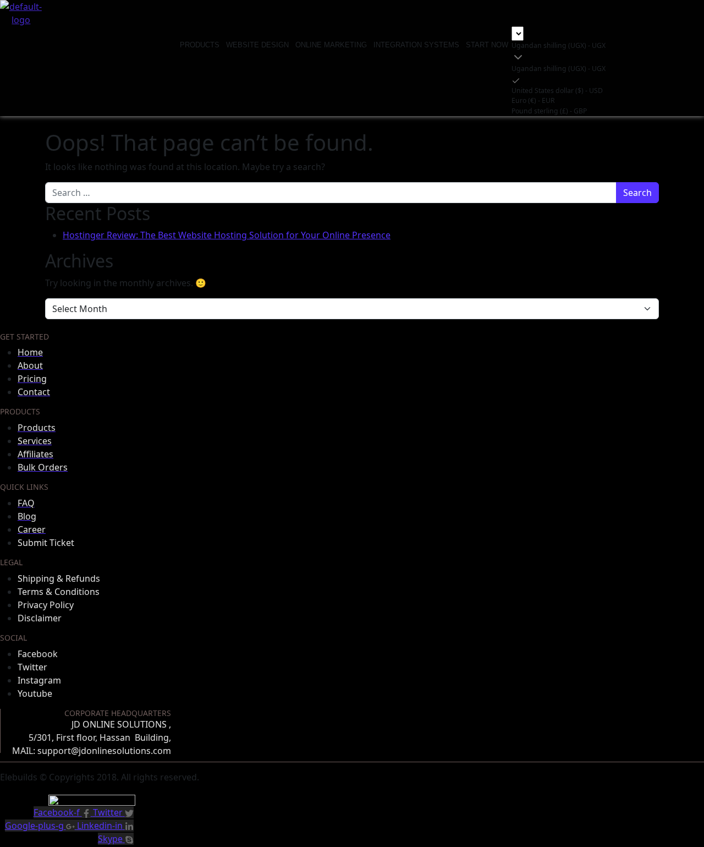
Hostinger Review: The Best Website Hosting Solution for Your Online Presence (227, 235)
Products (199, 45)
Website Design (257, 45)
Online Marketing (331, 45)
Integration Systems (416, 45)
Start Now (487, 45)
